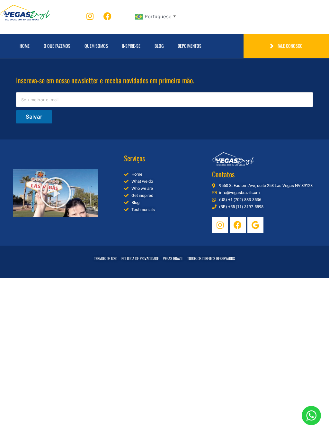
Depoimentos (189, 45)
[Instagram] (90, 16)
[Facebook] (108, 16)
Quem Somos (96, 45)
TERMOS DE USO (105, 258)
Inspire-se (131, 45)
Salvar (34, 117)
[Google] (255, 225)
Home (25, 45)
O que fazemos (57, 45)
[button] (56, 193)
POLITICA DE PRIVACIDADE (140, 258)
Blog (159, 45)
